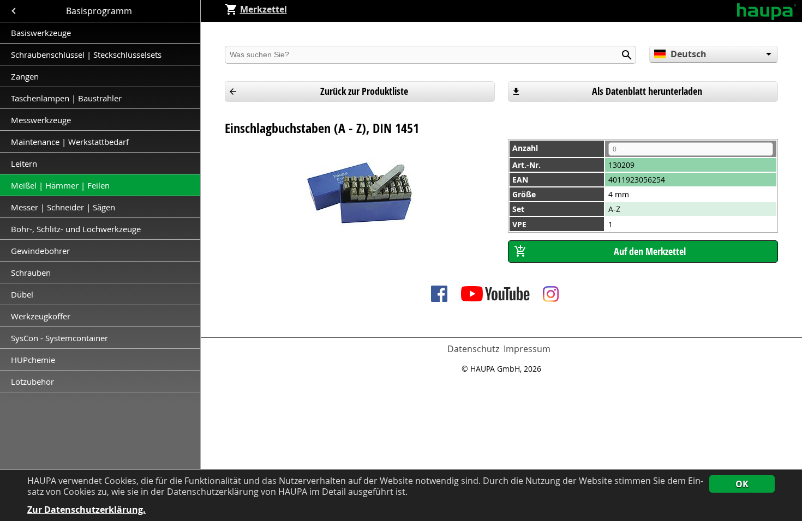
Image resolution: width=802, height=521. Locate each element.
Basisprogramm (100, 11)
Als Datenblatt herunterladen (647, 91)
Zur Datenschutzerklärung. (86, 510)
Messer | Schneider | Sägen (63, 207)
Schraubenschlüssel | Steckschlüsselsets (86, 54)
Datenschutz (473, 349)
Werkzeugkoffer (42, 316)
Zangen (25, 76)
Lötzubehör (32, 381)
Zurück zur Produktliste (364, 91)
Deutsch (689, 54)
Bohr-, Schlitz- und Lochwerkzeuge (76, 228)
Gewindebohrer (40, 250)
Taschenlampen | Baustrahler (66, 98)
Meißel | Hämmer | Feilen (60, 185)
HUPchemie (33, 359)
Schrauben (31, 272)
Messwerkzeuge (41, 119)
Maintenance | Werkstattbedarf (71, 141)
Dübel (22, 294)
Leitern (25, 163)
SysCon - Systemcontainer (59, 337)
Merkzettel (263, 9)
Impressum (527, 349)
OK (742, 484)
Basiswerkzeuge (41, 32)
